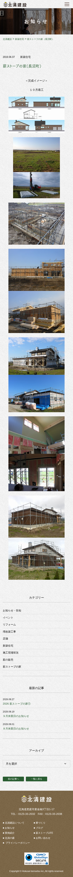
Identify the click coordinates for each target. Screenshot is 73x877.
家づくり (40, 822)
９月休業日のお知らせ (16, 716)
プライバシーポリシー (17, 842)
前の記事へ (13, 779)
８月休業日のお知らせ (16, 728)
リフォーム (9, 624)
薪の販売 (8, 659)
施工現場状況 (11, 652)
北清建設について (14, 822)
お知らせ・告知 (12, 610)
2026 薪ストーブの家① (17, 703)
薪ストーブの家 (12, 666)
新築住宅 (25, 56)
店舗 (5, 638)
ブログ (39, 827)
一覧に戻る (36, 779)
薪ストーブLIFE (44, 833)
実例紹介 (10, 833)
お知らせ (10, 827)
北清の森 (10, 838)
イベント (8, 617)
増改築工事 (9, 631)
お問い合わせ (43, 838)
